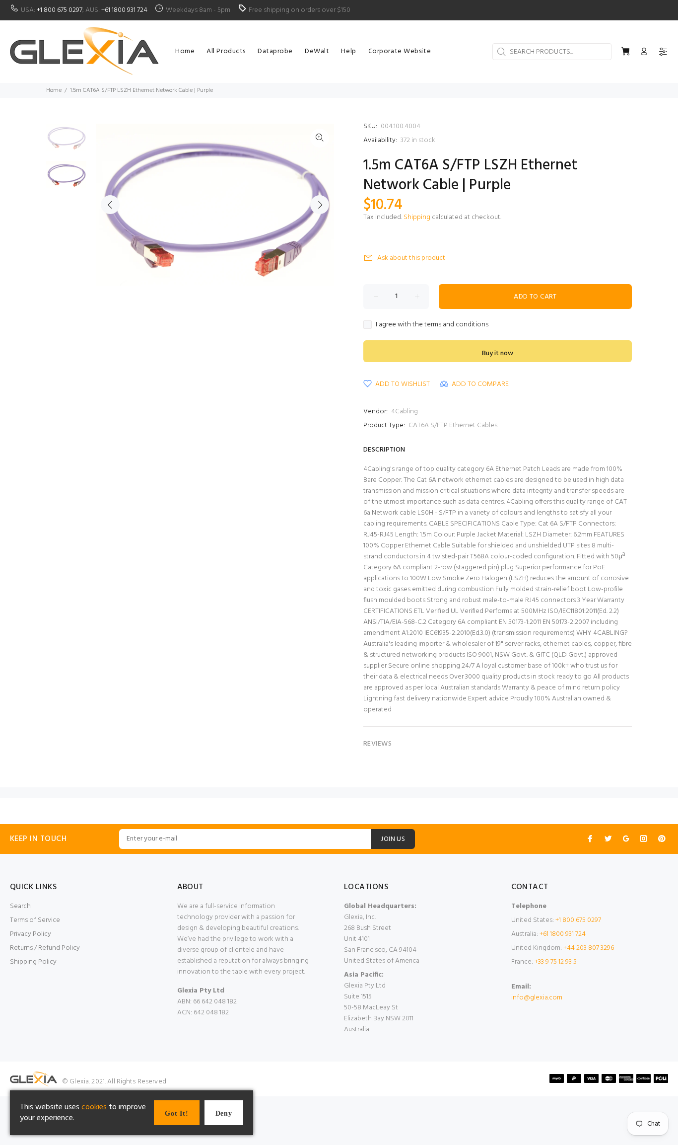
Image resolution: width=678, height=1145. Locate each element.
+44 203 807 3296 (588, 948)
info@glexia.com (536, 997)
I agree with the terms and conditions (432, 324)
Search (20, 906)
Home (54, 90)
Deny (223, 1113)
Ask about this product (411, 258)
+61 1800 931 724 (124, 10)
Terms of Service (35, 920)
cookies (94, 1107)
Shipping (417, 217)
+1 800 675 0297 (59, 10)
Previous (110, 204)
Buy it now (497, 353)
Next (319, 204)
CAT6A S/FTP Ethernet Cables (452, 425)
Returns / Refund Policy (45, 948)
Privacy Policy (30, 934)
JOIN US (393, 839)
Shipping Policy (33, 962)
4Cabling (404, 411)
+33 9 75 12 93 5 (556, 962)
